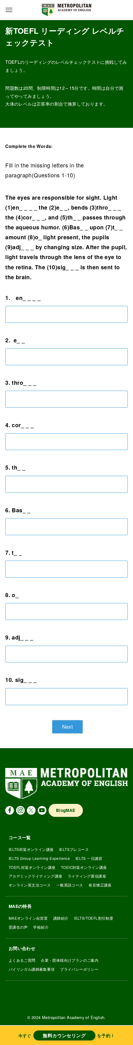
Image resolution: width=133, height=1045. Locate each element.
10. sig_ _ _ (20, 680)
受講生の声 (18, 927)
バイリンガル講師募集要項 (32, 969)
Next (67, 726)
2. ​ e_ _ (15, 340)
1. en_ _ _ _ (23, 298)
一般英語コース (69, 884)
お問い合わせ (22, 948)
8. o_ (12, 595)
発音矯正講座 (99, 884)
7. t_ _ (13, 553)
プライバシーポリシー (79, 969)
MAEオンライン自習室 (28, 918)
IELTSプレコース (74, 849)
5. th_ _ (15, 467)
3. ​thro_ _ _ (20, 383)
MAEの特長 (20, 906)
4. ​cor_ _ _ (19, 425)
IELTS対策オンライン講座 (31, 849)
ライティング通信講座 (87, 876)
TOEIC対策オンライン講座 (84, 867)
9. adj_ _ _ (19, 637)
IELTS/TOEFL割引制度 (93, 918)
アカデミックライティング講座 (35, 876)
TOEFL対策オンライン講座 (32, 867)
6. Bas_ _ (18, 510)
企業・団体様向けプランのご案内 (69, 960)
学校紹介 (41, 927)
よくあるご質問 (22, 960)
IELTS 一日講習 (88, 858)
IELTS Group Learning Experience (39, 858)
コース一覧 (20, 837)
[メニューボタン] (9, 10)
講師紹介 (61, 918)
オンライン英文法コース (30, 884)
